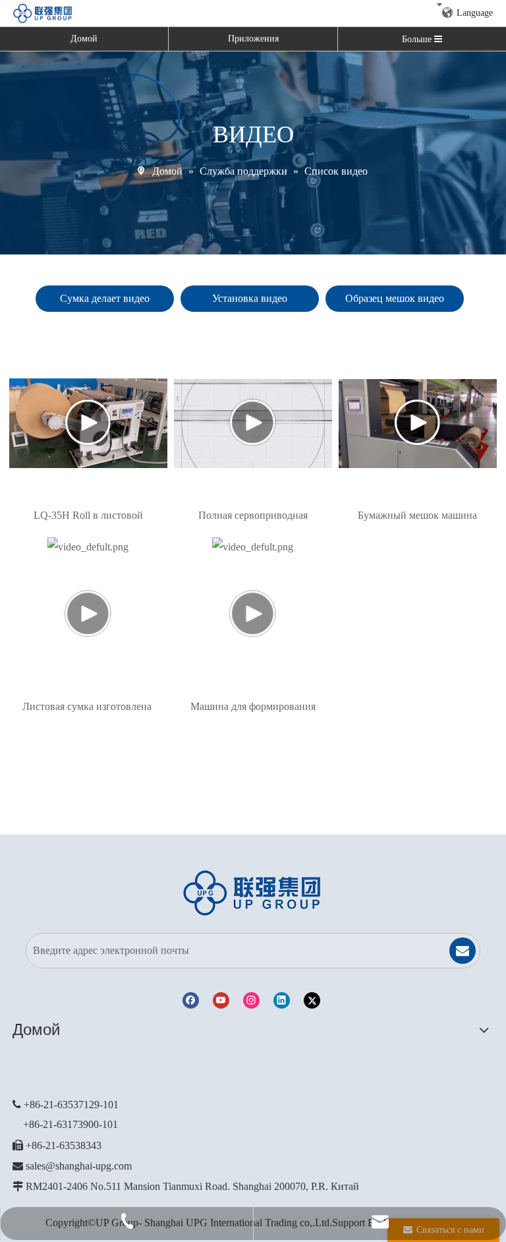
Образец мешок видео (394, 298)
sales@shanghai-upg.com (79, 1165)
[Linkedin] (281, 1000)
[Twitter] (312, 1000)
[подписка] (462, 950)
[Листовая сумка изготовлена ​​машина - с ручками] (88, 614)
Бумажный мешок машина (417, 515)
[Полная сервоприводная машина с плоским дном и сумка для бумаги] (253, 423)
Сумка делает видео (105, 298)
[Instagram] (251, 1000)
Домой (84, 39)
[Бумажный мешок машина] (418, 423)
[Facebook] (191, 1000)
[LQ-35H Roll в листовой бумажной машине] (88, 423)
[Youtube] (221, 1000)
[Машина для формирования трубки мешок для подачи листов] (253, 614)
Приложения (253, 39)
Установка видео (249, 298)
